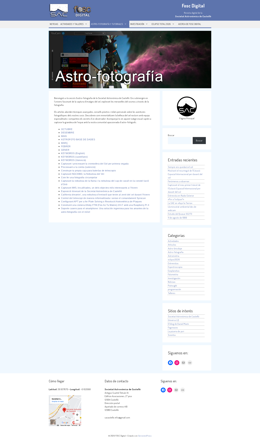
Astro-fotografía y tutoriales (107, 24)
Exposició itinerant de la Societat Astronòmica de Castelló (91, 191)
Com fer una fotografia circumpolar (79, 177)
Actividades (173, 241)
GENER (65, 150)
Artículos (172, 244)
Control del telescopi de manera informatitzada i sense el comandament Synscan (103, 198)
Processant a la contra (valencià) (78, 167)
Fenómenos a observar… (179, 181)
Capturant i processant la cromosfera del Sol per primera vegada (95, 164)
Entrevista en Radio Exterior (181, 195)
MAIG (64, 136)
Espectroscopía (175, 267)
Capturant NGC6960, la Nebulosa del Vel (82, 174)
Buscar (171, 135)
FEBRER (66, 146)
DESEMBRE (67, 132)
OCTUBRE (67, 129)
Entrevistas (173, 263)
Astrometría (173, 255)
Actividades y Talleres (72, 24)
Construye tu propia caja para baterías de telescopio (88, 170)
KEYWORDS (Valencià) (73, 160)
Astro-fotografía (175, 252)
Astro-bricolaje (175, 248)
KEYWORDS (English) (73, 153)
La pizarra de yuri (176, 331)
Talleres (171, 293)
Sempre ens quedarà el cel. (181, 167)
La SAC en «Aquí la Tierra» (180, 203)
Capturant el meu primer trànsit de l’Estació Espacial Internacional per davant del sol (184, 188)
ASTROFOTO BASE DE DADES (78, 139)
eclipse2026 (174, 259)
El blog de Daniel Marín (178, 323)
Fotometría (173, 274)
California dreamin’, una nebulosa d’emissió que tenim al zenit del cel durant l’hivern (105, 195)
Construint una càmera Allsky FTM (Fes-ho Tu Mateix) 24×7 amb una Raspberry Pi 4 (105, 205)
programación (174, 289)
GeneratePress (145, 435)
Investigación (137, 24)
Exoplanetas (173, 270)
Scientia (172, 335)
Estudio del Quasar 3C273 (180, 213)
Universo (172, 320)
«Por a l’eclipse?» (176, 199)
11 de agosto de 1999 (177, 217)
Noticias (54, 24)
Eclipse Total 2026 (161, 24)
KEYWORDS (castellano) (74, 157)
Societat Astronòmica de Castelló (183, 316)
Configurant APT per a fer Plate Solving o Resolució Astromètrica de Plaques (101, 201)
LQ (178, 320)
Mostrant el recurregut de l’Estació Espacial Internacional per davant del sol (185, 174)
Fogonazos (173, 327)
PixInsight (172, 285)
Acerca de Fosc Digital (189, 24)
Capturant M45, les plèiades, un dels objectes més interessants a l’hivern (99, 188)
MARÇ (64, 143)
